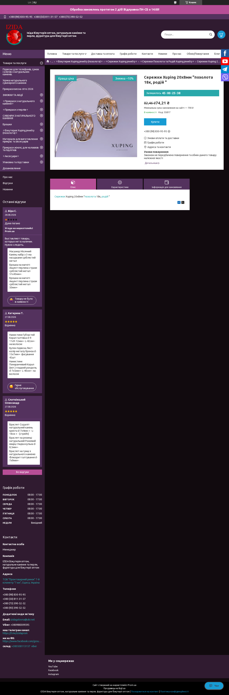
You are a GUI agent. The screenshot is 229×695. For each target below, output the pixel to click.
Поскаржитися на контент (145, 691)
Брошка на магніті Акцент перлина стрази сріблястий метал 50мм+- (23, 283)
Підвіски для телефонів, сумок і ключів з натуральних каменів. (21, 72)
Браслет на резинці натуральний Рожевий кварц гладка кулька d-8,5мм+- (22, 442)
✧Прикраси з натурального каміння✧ (19, 102)
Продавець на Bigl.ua (114, 688)
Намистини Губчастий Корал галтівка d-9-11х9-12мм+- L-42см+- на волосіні (22, 339)
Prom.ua (132, 685)
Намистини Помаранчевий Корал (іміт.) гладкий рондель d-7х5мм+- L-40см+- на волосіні (23, 367)
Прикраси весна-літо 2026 (18, 89)
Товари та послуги (73, 53)
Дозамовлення (11, 168)
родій (105, 196)
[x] (182, 203)
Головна (52, 53)
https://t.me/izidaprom (15, 633)
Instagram (53, 674)
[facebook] (179, 203)
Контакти (147, 53)
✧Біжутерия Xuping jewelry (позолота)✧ (79, 61)
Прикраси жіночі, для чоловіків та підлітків (21, 149)
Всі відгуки (22, 472)
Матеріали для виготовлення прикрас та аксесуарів (20, 140)
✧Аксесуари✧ (11, 156)
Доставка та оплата (102, 53)
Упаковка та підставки (16, 162)
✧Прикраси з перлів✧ (15, 109)
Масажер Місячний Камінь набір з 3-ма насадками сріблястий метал (22, 256)
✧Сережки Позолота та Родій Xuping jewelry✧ (167, 61)
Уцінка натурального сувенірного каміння (15, 81)
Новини (162, 53)
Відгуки (8, 183)
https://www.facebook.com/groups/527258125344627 (22, 641)
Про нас (176, 53)
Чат (217, 685)
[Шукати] (211, 35)
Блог (217, 53)
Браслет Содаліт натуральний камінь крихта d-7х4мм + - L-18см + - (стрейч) (21, 429)
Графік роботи (128, 53)
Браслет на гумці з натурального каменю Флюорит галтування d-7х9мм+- (23, 456)
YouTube (53, 666)
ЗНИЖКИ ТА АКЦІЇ (13, 95)
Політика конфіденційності (174, 691)
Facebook (53, 670)
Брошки (7, 124)
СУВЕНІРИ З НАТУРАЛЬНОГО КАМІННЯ (19, 117)
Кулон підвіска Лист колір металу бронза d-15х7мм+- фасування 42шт (22, 353)
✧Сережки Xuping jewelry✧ (121, 61)
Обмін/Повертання (198, 53)
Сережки (60, 196)
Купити (155, 121)
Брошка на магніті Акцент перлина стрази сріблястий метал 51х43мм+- (23, 269)
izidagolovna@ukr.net (23, 619)
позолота (90, 196)
